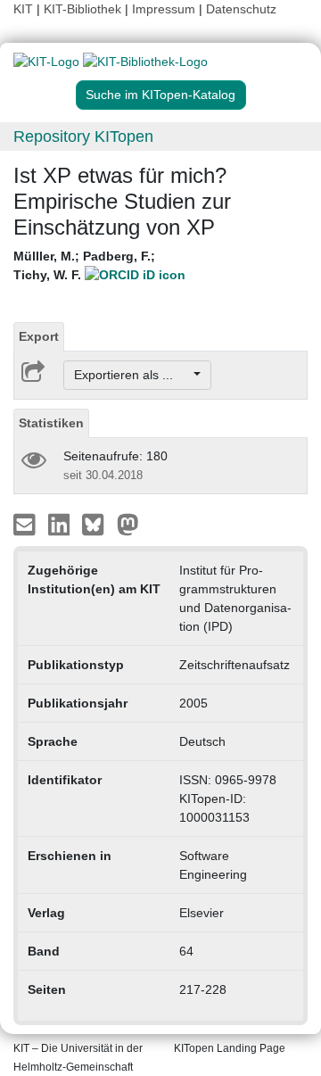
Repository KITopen (83, 136)
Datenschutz (241, 9)
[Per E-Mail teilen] (26, 524)
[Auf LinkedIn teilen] (61, 524)
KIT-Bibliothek (84, 9)
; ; (84, 265)
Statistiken (51, 423)
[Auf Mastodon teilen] (128, 524)
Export (39, 336)
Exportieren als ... (132, 375)
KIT (23, 9)
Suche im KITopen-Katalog (160, 94)
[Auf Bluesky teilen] (97, 524)
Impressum (163, 9)
